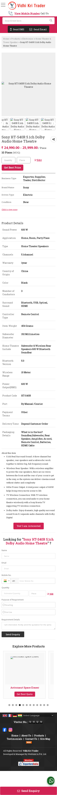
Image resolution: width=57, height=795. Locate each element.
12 (48, 705)
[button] (27, 13)
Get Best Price (12, 167)
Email (4, 562)
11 (44, 705)
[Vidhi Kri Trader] (26, 5)
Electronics (27, 38)
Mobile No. (6, 575)
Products (15, 38)
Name (4, 550)
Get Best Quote (25, 694)
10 (41, 705)
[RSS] (29, 742)
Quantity (5, 587)
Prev (4, 123)
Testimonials (14, 738)
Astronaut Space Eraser (24, 687)
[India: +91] (6, 581)
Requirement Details (11, 620)
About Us (26, 735)
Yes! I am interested (29, 526)
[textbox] (28, 20)
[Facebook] (4, 729)
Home (6, 38)
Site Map (45, 738)
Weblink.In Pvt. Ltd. (37, 754)
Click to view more (9, 209)
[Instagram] (10, 729)
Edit (39, 160)
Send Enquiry (30, 791)
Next (53, 123)
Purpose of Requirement (13, 600)
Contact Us (31, 738)
